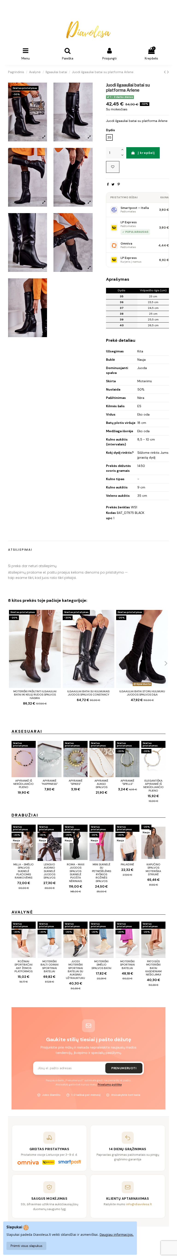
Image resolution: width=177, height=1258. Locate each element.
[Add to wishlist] (112, 167)
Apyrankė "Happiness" (49, 782)
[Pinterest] (119, 184)
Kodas (111, 513)
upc (109, 518)
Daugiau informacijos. (117, 1234)
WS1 (134, 507)
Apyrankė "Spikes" (76, 782)
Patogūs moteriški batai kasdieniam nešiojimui (153, 968)
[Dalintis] (108, 184)
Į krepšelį (146, 153)
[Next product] (168, 72)
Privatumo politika (110, 1084)
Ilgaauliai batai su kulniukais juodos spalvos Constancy (88, 693)
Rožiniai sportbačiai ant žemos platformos (23, 966)
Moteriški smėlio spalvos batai (101, 965)
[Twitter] (113, 184)
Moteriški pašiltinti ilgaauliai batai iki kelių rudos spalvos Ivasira (34, 695)
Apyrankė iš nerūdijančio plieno (23, 784)
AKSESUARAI (27, 731)
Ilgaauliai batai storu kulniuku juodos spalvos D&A (142, 693)
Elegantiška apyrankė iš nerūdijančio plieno (153, 785)
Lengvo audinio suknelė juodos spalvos (49, 871)
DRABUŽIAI (25, 815)
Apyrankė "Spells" (127, 782)
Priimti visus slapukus (26, 1246)
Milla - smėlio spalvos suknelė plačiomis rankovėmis (23, 871)
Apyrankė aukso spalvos (101, 784)
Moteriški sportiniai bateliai (127, 965)
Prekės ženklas (118, 507)
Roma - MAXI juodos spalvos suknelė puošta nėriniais (75, 873)
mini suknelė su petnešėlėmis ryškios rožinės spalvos (101, 873)
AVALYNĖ (22, 912)
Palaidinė (127, 864)
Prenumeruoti (123, 1068)
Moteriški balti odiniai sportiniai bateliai (50, 966)
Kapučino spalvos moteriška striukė (153, 869)
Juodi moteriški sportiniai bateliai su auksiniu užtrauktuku (75, 970)
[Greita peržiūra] (57, 624)
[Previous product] (165, 72)
